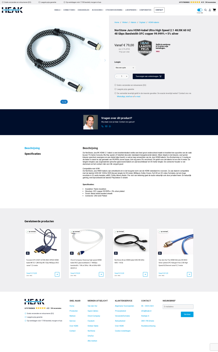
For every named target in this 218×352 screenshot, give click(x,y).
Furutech (91, 321)
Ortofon (91, 336)
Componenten (145, 10)
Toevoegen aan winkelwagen (147, 76)
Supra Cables (93, 311)
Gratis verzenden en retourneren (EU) (17, 2)
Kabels (57, 10)
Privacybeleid (120, 311)
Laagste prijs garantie (48, 2)
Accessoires (97, 10)
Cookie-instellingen (122, 331)
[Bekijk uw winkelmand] (214, 10)
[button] (197, 2)
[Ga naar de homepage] (12, 10)
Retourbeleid (120, 321)
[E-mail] (106, 126)
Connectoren (69, 10)
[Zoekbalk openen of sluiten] (205, 10)
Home (71, 306)
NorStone (91, 331)
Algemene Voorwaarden (124, 306)
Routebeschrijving (148, 326)
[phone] (102, 126)
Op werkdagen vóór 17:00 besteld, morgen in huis (83, 2)
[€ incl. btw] (199, 10)
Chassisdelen (83, 10)
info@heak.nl (146, 311)
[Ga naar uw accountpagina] (210, 10)
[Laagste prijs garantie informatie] (145, 48)
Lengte (117, 62)
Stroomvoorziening (114, 10)
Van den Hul (92, 306)
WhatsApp (121, 96)
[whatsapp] (110, 126)
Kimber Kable (93, 326)
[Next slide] (105, 60)
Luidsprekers (130, 10)
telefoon (129, 96)
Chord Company (94, 316)
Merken (72, 316)
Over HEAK (73, 326)
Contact (159, 10)
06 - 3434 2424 (147, 306)
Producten (73, 311)
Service (72, 321)
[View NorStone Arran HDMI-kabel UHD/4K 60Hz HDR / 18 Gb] (145, 274)
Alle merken (92, 341)
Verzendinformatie (122, 316)
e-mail (137, 96)
